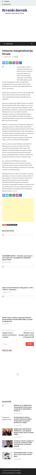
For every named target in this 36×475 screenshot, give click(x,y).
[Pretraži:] (18, 344)
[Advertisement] (18, 30)
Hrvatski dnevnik (16, 470)
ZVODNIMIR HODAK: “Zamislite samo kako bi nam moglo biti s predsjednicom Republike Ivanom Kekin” (17, 257)
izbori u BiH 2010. (12, 224)
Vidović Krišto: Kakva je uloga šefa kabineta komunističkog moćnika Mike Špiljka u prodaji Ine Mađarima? (17, 319)
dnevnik (16, 56)
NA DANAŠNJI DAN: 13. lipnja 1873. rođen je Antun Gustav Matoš (23, 454)
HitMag (19, 473)
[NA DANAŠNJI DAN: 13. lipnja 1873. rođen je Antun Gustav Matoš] (7, 453)
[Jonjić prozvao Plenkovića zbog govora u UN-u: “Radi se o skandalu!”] (18, 276)
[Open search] (32, 44)
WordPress (11, 473)
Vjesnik (14, 191)
